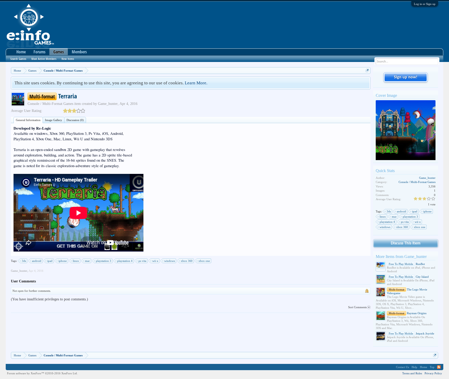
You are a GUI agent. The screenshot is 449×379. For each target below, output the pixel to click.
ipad (49, 260)
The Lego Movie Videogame (407, 291)
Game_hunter (108, 104)
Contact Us (402, 367)
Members (79, 52)
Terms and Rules (412, 373)
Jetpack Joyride (411, 333)
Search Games (18, 59)
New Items (68, 59)
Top (432, 367)
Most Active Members (43, 59)
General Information (28, 120)
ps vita (142, 260)
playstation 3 (103, 260)
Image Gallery (53, 120)
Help (414, 367)
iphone (62, 260)
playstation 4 (125, 260)
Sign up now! (405, 77)
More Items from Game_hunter (401, 256)
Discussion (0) (75, 120)
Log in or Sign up (424, 3)
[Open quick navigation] (367, 70)
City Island (409, 276)
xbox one (204, 260)
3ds (24, 260)
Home (21, 52)
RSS (439, 367)
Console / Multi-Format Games (50, 104)
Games (58, 52)
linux (76, 260)
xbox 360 (187, 260)
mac (87, 260)
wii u (155, 260)
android (36, 260)
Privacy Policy (433, 373)
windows (169, 260)
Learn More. (196, 82)
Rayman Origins (407, 313)
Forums (39, 52)
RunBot (407, 264)
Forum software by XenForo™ (42, 373)
